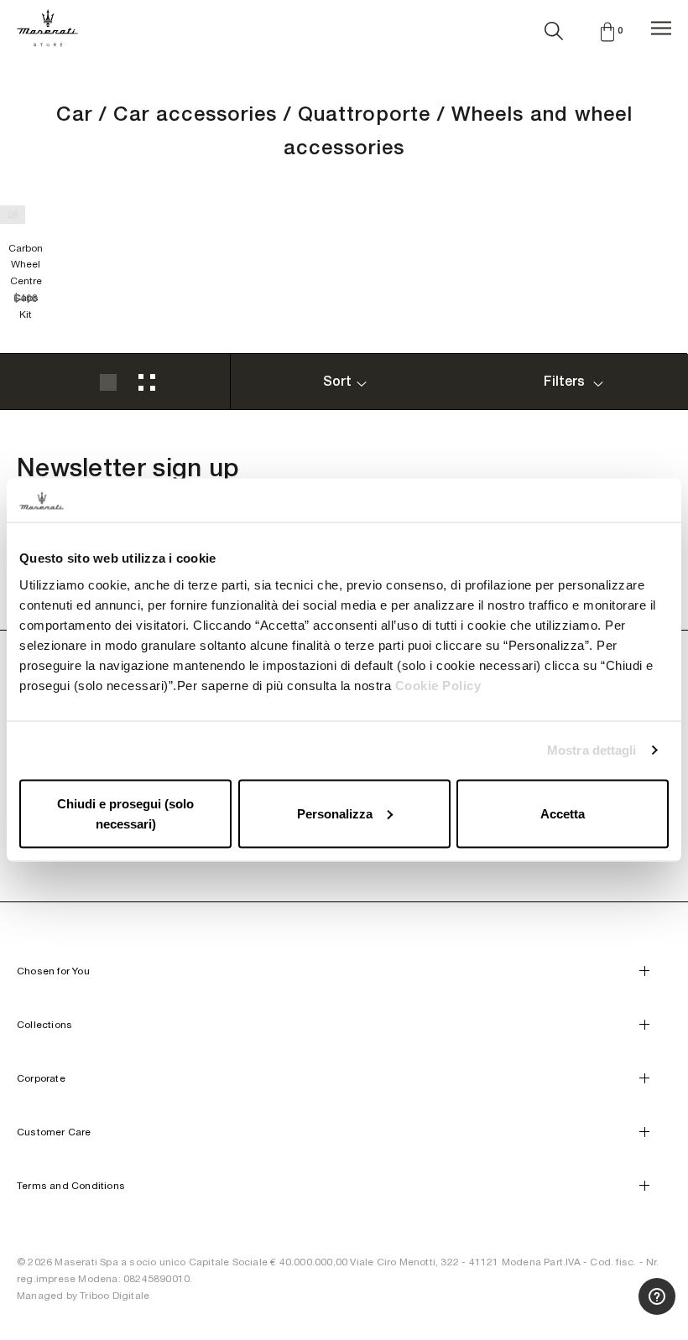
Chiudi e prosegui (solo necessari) (125, 813)
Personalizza (335, 813)
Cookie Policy (438, 685)
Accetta (562, 813)
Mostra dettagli (592, 750)
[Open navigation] (661, 28)
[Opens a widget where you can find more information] (613, 1311)
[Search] (554, 27)
